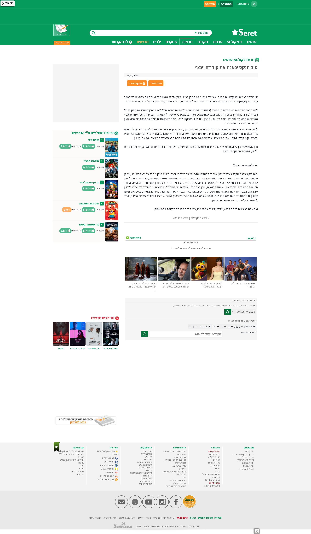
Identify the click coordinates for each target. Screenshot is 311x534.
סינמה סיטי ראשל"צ (245, 459)
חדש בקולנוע (214, 454)
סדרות (217, 471)
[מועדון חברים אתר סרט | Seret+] (121, 507)
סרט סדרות (109, 461)
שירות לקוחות (168, 517)
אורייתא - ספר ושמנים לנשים (72, 459)
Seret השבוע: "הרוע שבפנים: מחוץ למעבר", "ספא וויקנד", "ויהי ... (142, 287)
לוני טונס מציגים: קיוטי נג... (175, 459)
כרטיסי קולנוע (214, 451)
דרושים (141, 517)
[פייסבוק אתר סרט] (175, 507)
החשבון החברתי (110, 348)
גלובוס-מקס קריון (247, 468)
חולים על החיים (145, 483)
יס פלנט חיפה (248, 462)
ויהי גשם (182, 468)
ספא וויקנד (181, 454)
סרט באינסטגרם (107, 465)
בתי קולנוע (249, 451)
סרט (177, 526)
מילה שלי (93, 140)
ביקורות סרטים (213, 462)
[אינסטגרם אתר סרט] (162, 507)
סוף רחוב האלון (179, 483)
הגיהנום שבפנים (77, 348)
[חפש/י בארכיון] (144, 334)
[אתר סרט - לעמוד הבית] (56, 451)
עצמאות (148, 470)
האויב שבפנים (146, 481)
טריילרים (216, 459)
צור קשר (156, 517)
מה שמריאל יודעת (144, 462)
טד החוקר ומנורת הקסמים (141, 472)
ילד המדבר (147, 475)
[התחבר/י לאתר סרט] (254, 4)
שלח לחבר (156, 83)
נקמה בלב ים (180, 462)
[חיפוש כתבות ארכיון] (227, 312)
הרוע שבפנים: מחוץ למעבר (174, 451)
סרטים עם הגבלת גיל (211, 474)
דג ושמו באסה (180, 457)
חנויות (81, 468)
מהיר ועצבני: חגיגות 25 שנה (174, 471)
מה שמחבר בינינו (89, 224)
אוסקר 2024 (214, 482)
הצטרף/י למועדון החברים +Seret (206, 517)
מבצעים (143, 41)
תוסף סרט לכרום (107, 475)
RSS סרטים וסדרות (106, 479)
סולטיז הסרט (91, 161)
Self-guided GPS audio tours (71, 451)
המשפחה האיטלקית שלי (175, 486)
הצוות (148, 517)
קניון (82, 465)
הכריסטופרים (94, 348)
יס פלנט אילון (248, 465)
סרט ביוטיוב (109, 472)
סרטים (217, 468)
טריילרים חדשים (103, 317)
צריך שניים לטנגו (179, 465)
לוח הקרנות (120, 41)
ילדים (157, 41)
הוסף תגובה (137, 83)
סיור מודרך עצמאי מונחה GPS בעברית (71, 455)
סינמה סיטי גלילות (246, 457)
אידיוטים (148, 456)
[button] (7, 3)
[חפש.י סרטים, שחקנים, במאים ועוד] (93, 33)
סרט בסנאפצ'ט (108, 468)
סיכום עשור (215, 477)
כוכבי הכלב (147, 451)
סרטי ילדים (215, 465)
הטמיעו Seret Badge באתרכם (107, 453)
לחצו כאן (207, 248)
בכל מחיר (148, 459)
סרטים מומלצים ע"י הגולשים (93, 132)
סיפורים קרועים (145, 464)
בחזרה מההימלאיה (178, 480)
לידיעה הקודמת (198, 218)
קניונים (81, 462)
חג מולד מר (181, 474)
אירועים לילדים (77, 471)
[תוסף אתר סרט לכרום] (135, 507)
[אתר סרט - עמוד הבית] (244, 34)
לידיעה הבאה (181, 218)
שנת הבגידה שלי (145, 467)
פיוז (184, 477)
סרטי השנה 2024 (212, 480)
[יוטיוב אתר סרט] (148, 507)
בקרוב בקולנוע (214, 457)
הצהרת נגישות (95, 517)
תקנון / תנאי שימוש (127, 517)
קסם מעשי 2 (146, 478)
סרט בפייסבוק (108, 458)
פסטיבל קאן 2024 (212, 485)
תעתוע (61, 348)
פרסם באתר (182, 517)
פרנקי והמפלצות (89, 182)
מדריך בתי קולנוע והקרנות (243, 454)
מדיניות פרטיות (110, 517)
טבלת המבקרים (62, 42)
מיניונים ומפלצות (89, 203)
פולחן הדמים (146, 453)
